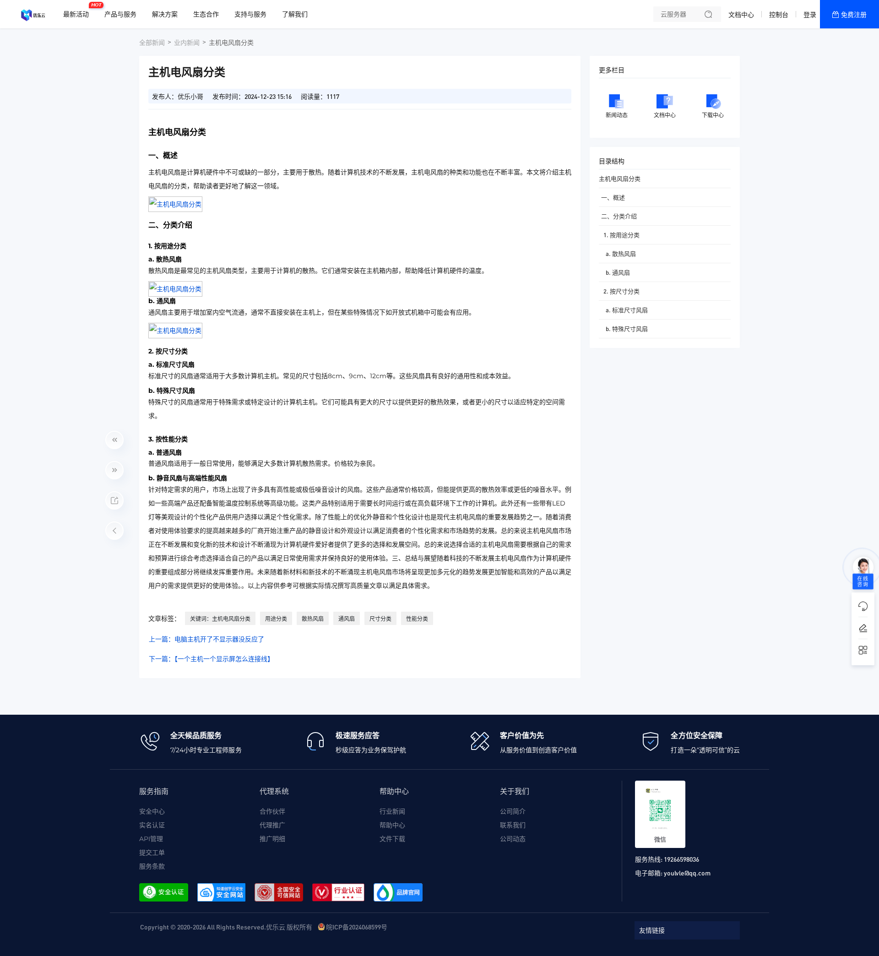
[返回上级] (114, 530)
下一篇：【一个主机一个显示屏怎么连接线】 (211, 659)
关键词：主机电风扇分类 (220, 618)
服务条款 (152, 866)
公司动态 (513, 839)
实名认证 (152, 825)
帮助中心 (392, 825)
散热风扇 (313, 618)
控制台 (778, 15)
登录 (809, 15)
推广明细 (272, 839)
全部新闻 (152, 42)
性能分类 (417, 618)
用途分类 (276, 618)
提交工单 (152, 852)
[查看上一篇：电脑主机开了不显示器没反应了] (114, 440)
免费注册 (854, 15)
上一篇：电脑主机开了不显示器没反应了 (206, 639)
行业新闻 (392, 811)
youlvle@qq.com (687, 873)
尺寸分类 (380, 618)
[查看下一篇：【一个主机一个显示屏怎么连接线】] (114, 470)
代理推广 (272, 825)
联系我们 (513, 825)
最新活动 (78, 10)
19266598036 (681, 859)
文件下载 (392, 839)
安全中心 (152, 811)
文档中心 (741, 15)
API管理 (151, 839)
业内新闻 (187, 42)
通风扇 (346, 618)
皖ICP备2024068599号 (356, 927)
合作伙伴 (272, 811)
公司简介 (513, 811)
